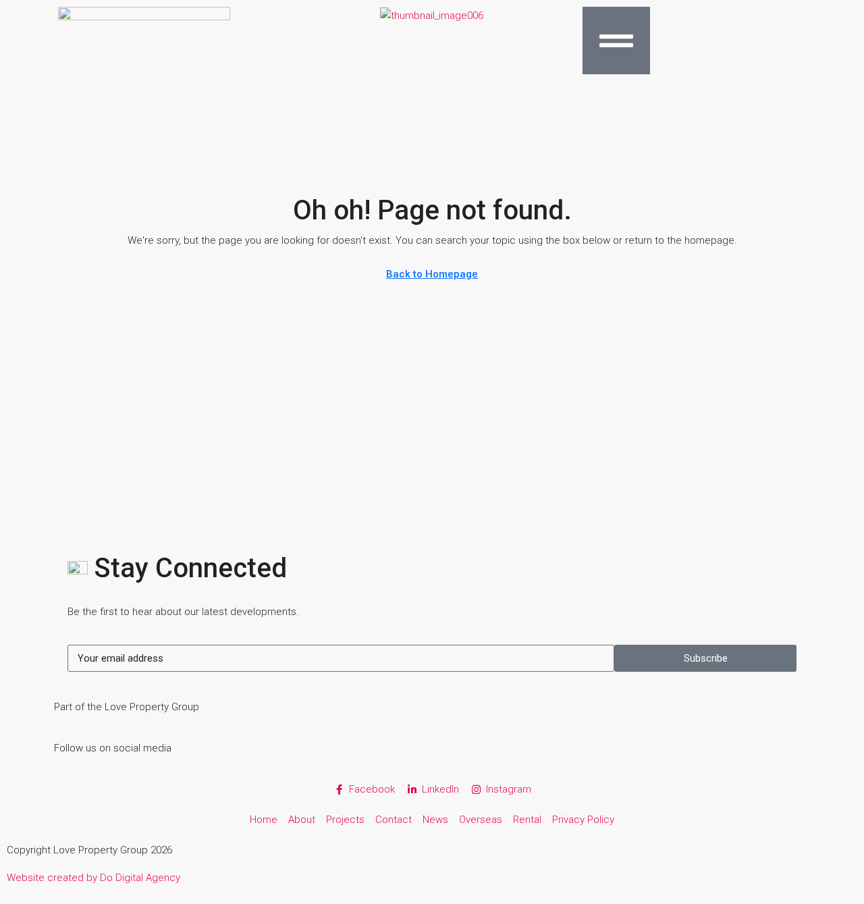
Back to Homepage (432, 274)
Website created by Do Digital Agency (93, 878)
